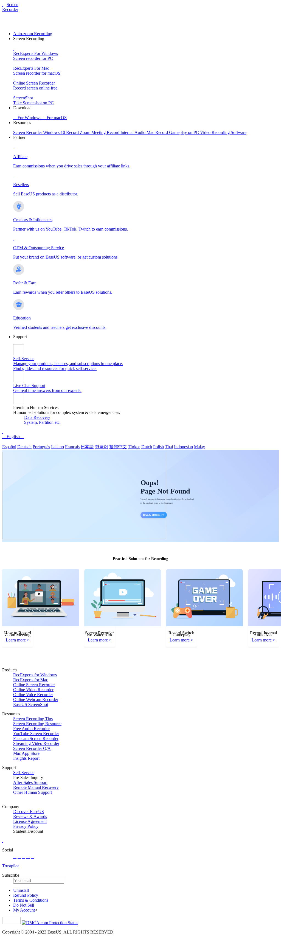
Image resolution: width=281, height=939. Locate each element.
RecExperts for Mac (30, 679)
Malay (199, 446)
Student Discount (28, 831)
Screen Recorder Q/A (32, 748)
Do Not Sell (23, 905)
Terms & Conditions (30, 900)
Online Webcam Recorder (35, 699)
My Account (24, 910)
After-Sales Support (30, 782)
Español (9, 446)
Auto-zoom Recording (32, 33)
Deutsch (24, 446)
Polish (158, 446)
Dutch (146, 446)
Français (72, 446)
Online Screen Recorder (34, 684)
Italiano (57, 446)
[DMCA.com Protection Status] (50, 922)
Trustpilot (10, 866)
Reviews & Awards (30, 816)
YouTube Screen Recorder (36, 733)
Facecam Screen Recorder (35, 738)
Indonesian (183, 446)
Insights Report (26, 758)
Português (41, 446)
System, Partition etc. (42, 422)
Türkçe (134, 446)
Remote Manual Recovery (36, 787)
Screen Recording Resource (37, 723)
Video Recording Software (223, 132)
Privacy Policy (25, 826)
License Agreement (30, 821)
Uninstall (21, 890)
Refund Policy (25, 895)
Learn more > (17, 640)
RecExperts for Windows (35, 674)
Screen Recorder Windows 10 (39, 132)
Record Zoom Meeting (86, 132)
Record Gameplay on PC (177, 132)
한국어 (101, 446)
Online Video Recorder (33, 689)
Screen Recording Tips (33, 718)
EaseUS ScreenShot (30, 704)
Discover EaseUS (28, 811)
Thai (169, 446)
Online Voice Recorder (33, 694)
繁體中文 (118, 446)
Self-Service (23, 772)
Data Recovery (37, 417)
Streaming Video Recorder (36, 743)
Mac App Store (26, 753)
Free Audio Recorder (31, 728)
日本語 (87, 446)
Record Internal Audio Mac (131, 132)
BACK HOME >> (154, 514)
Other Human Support (32, 792)
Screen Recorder (10, 7)
